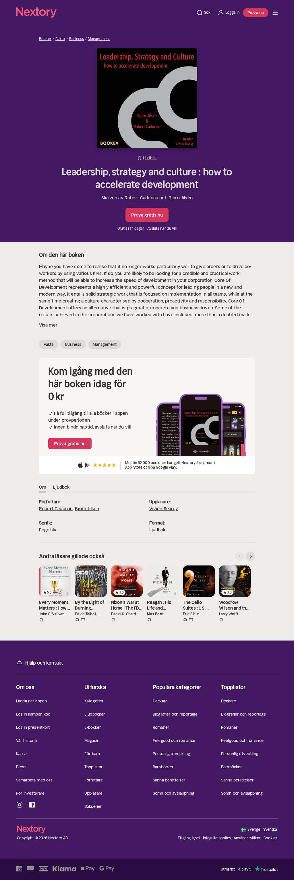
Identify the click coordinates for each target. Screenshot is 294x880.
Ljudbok (157, 530)
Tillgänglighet (189, 838)
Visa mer (48, 325)
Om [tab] (42, 487)
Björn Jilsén (181, 198)
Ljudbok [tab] (61, 487)
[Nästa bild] (250, 556)
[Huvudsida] (275, 12)
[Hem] (104, 12)
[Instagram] (19, 804)
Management (99, 39)
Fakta (60, 39)
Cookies (270, 838)
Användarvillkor (247, 838)
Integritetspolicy (217, 838)
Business (76, 39)
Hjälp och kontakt (44, 663)
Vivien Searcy (163, 508)
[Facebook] (32, 804)
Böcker (45, 39)
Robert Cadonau (141, 198)
